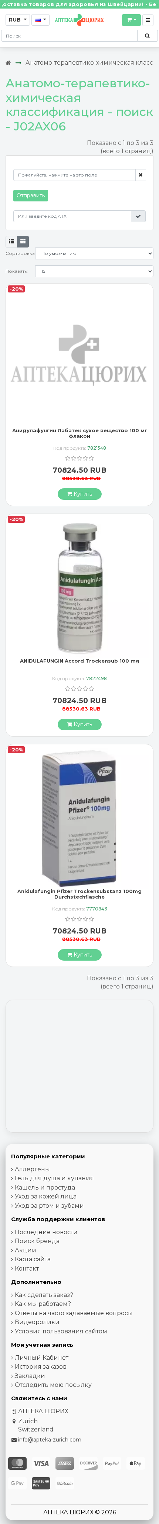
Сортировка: (20, 253)
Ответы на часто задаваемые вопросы (74, 1313)
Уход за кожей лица (46, 1196)
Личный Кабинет (41, 1357)
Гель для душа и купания (54, 1178)
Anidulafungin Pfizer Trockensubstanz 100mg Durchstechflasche (79, 894)
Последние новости (46, 1232)
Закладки (30, 1375)
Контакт (27, 1268)
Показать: (17, 271)
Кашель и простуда (45, 1187)
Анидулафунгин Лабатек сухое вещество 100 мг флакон (79, 433)
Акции (25, 1250)
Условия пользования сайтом (61, 1331)
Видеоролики (37, 1322)
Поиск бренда (37, 1241)
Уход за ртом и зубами (49, 1205)
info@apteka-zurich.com (49, 1439)
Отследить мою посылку (53, 1384)
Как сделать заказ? (44, 1294)
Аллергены (32, 1169)
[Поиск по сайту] (147, 36)
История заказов (41, 1366)
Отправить (31, 195)
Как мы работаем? (43, 1303)
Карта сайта (33, 1259)
